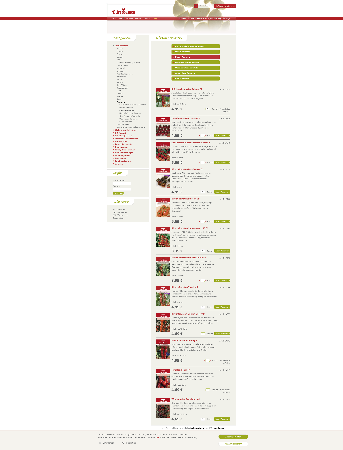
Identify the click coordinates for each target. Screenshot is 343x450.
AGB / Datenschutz (121, 215)
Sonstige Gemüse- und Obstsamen (131, 127)
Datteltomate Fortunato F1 (186, 118)
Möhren (120, 71)
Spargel (120, 96)
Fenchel (120, 54)
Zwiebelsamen (123, 124)
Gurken (120, 57)
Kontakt (146, 19)
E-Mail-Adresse (119, 180)
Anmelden (119, 193)
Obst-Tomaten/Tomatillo (186, 68)
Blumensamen (121, 147)
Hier (158, 437)
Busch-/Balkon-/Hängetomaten (189, 46)
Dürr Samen (117, 19)
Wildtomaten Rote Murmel (186, 399)
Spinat (119, 99)
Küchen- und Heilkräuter (126, 130)
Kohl (119, 60)
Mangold (121, 68)
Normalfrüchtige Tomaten (187, 62)
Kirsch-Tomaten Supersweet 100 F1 (190, 228)
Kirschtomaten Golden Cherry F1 (189, 314)
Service (138, 19)
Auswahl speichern (233, 444)
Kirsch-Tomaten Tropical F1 (186, 287)
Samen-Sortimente (123, 144)
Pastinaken (121, 77)
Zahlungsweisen (120, 212)
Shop (154, 19)
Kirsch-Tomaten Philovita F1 (186, 198)
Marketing (131, 443)
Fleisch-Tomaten (182, 52)
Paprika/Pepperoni (125, 74)
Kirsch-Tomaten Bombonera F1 (187, 169)
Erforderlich (108, 443)
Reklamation (118, 218)
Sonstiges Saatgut (123, 161)
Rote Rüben (121, 85)
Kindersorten (121, 141)
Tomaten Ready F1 (181, 370)
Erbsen (120, 51)
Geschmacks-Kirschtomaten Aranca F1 (192, 142)
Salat (119, 91)
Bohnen (120, 48)
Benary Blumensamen (125, 150)
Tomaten (121, 102)
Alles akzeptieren (233, 437)
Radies (119, 79)
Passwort (116, 186)
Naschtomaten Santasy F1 (185, 340)
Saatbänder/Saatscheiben (126, 138)
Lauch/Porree (122, 65)
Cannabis (119, 164)
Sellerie (120, 93)
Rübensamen (122, 88)
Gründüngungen (122, 155)
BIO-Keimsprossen (123, 136)
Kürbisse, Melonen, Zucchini (128, 62)
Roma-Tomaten (182, 78)
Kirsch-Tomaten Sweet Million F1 (189, 257)
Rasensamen (120, 158)
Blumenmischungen (124, 153)
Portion (215, 109)
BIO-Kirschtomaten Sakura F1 (187, 89)
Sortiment (129, 19)
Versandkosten (119, 209)
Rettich (120, 82)
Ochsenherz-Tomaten (185, 73)
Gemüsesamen (121, 46)
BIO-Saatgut (120, 133)
